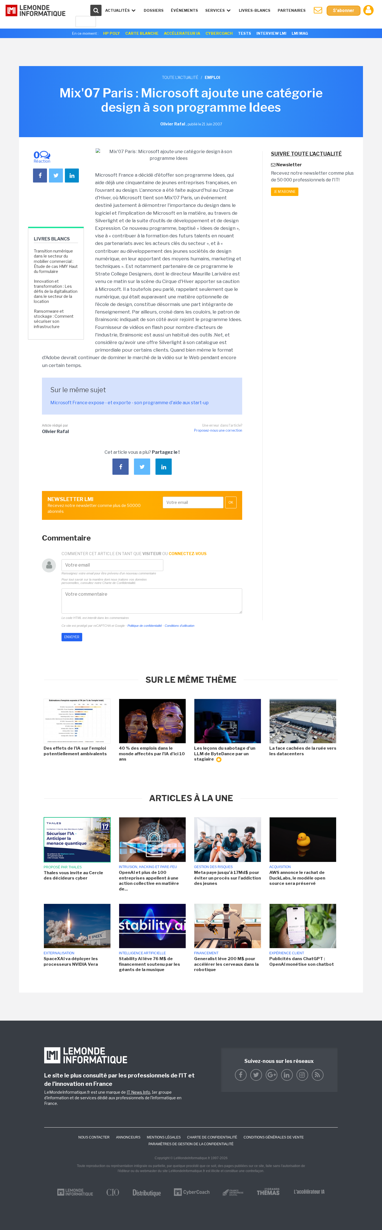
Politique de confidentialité (145, 625)
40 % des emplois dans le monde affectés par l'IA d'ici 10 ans (152, 754)
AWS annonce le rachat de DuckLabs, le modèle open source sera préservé (297, 878)
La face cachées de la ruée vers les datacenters (302, 751)
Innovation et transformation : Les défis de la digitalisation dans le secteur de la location (55, 291)
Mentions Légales (164, 1137)
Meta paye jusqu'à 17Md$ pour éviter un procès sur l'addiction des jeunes (227, 878)
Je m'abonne (285, 192)
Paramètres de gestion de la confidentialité (191, 1144)
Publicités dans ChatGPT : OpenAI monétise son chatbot (301, 961)
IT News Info (138, 1092)
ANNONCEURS (128, 1137)
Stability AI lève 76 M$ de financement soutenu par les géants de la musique (149, 964)
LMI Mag (300, 33)
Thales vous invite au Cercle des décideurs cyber (73, 875)
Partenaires (292, 10)
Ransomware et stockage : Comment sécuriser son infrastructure (54, 319)
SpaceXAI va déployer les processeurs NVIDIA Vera (71, 961)
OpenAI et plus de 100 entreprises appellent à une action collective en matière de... (149, 881)
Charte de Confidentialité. (119, 582)
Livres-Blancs (254, 10)
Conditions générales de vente (274, 1137)
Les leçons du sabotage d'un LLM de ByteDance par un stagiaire (224, 754)
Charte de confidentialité (212, 1137)
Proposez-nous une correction (218, 430)
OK (230, 502)
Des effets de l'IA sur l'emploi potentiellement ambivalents (75, 751)
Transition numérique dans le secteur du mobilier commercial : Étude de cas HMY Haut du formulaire (56, 261)
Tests (244, 33)
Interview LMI (271, 33)
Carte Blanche (142, 33)
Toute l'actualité (180, 77)
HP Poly (111, 33)
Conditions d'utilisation (179, 625)
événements (184, 10)
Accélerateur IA (182, 33)
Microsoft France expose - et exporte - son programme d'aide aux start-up (129, 402)
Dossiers (154, 10)
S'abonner (343, 10)
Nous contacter (94, 1137)
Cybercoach (219, 33)
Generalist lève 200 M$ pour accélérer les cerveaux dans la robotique (226, 964)
